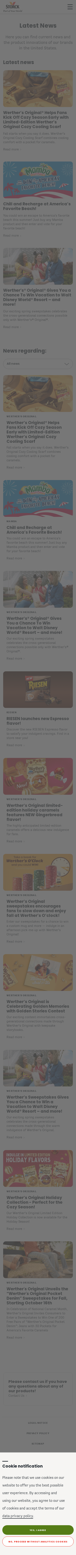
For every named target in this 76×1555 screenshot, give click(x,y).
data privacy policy (17, 1516)
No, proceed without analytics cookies (38, 1541)
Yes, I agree (38, 1530)
